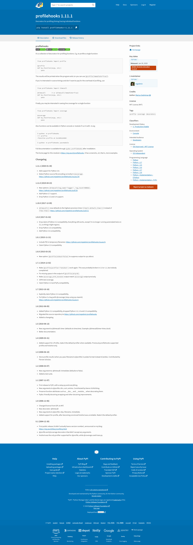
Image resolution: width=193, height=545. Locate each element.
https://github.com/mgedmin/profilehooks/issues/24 (59, 176)
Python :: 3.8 (137, 172)
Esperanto (142, 523)
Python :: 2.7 (137, 162)
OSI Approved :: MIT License (143, 146)
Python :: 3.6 (137, 167)
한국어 (149, 523)
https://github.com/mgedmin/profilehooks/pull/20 (58, 190)
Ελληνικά (96, 523)
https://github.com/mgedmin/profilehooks (80, 314)
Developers (137, 140)
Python (135, 160)
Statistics (82, 470)
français (62, 523)
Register (153, 5)
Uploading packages (53, 467)
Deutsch (103, 523)
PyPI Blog (81, 464)
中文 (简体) (111, 523)
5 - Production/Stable (141, 126)
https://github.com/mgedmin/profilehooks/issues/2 (58, 300)
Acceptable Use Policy (137, 476)
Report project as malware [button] (143, 187)
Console (136, 133)
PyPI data (134, 60)
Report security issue (138, 467)
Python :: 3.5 (137, 165)
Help (117, 5)
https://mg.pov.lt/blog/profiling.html (53, 429)
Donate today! (96, 496)
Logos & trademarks (82, 473)
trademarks (117, 500)
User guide (54, 470)
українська (88, 523)
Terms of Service (137, 464)
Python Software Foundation (95, 502)
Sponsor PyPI (110, 473)
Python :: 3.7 (137, 170)
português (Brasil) (77, 523)
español (55, 523)
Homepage (136, 50)
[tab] (43, 38)
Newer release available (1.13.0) (141, 68)
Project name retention (53, 473)
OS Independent (139, 153)
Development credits (109, 476)
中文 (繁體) (120, 523)
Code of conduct (137, 470)
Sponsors (134, 5)
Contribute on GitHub (110, 467)
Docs (125, 5)
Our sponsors (82, 476)
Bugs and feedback (110, 464)
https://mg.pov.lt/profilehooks (72, 153)
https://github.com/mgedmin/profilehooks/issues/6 (85, 242)
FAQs (55, 476)
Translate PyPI (109, 470)
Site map (96, 508)
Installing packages (54, 464)
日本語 (68, 523)
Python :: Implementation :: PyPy (145, 180)
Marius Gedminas (142, 95)
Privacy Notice (137, 473)
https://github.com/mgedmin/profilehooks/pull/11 (69, 210)
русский (128, 523)
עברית (135, 523)
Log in (143, 5)
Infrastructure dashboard (81, 467)
